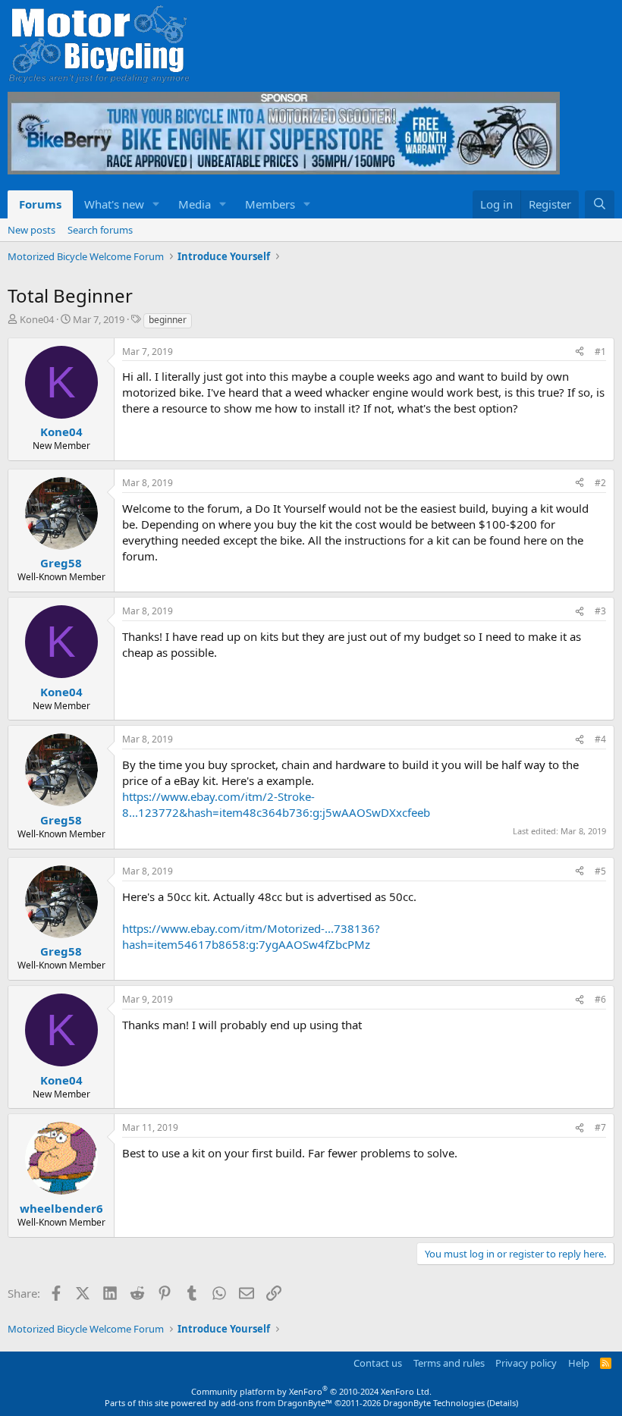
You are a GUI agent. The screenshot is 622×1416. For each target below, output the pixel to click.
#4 (600, 739)
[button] (156, 204)
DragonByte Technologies (434, 1402)
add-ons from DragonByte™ (276, 1402)
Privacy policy (526, 1363)
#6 (600, 999)
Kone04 (37, 319)
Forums (40, 204)
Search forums (100, 230)
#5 (600, 871)
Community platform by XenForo (311, 1391)
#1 (600, 351)
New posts (31, 230)
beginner (168, 319)
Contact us (377, 1363)
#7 (600, 1127)
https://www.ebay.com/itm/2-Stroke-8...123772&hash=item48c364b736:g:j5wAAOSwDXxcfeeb (276, 804)
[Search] (599, 204)
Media (194, 204)
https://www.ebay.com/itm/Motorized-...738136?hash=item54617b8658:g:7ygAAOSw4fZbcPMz (251, 936)
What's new (114, 204)
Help (578, 1363)
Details (502, 1402)
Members (270, 204)
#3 (600, 610)
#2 (600, 482)
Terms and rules (449, 1363)
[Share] (579, 352)
